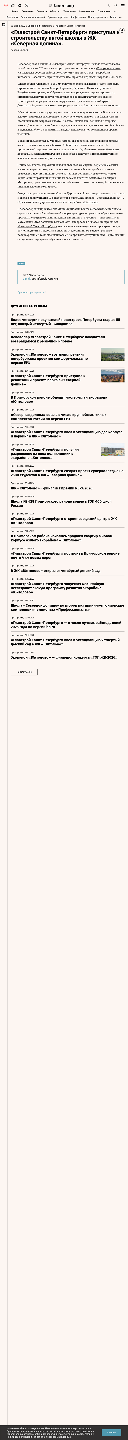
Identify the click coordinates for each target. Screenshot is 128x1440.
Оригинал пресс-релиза (31, 292)
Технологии (70, 11)
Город (113, 17)
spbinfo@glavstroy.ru (45, 278)
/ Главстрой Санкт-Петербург (69, 25)
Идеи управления (98, 17)
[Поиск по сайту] (116, 5)
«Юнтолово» (90, 202)
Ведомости (12, 17)
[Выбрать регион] (109, 5)
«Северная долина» (108, 68)
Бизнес (15, 11)
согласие (85, 1431)
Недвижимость (86, 11)
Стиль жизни (104, 11)
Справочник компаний (33, 17)
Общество (55, 11)
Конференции (78, 17)
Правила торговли (58, 17)
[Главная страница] (50, 5)
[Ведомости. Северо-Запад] (63, 5)
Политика (42, 11)
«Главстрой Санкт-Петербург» (37, 226)
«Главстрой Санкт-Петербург (70, 63)
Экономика (28, 11)
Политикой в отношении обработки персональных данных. (39, 1437)
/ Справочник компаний (39, 25)
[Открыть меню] (122, 5)
